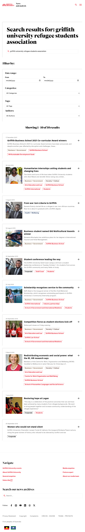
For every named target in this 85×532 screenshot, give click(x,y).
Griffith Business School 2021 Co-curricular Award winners (37, 140)
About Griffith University (12, 472)
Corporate (28, 272)
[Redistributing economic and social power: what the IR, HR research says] (14, 362)
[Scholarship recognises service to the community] (14, 294)
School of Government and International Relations (43, 308)
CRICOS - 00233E (48, 516)
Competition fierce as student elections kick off (48, 322)
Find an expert (68, 472)
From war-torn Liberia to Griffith (40, 203)
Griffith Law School (32, 338)
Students (47, 189)
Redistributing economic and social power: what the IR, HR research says (48, 356)
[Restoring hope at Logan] (14, 405)
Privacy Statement (9, 516)
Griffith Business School (38, 150)
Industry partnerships (52, 304)
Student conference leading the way (42, 259)
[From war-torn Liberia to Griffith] (14, 210)
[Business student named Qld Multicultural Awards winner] (14, 238)
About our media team (71, 476)
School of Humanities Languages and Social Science (44, 384)
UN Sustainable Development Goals (21, 154)
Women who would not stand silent (25, 427)
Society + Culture (52, 181)
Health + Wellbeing (32, 213)
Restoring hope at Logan (36, 398)
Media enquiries (69, 468)
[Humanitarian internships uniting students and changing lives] (14, 175)
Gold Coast (40, 272)
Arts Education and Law (33, 185)
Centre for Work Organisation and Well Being (41, 376)
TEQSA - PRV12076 (65, 516)
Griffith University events (12, 468)
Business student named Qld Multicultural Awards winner (49, 232)
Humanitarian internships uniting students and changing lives (47, 169)
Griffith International (32, 189)
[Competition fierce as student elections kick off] (14, 329)
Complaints (34, 516)
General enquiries (9, 476)
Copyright (23, 516)
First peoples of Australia (12, 522)
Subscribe (6, 480)
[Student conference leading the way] (14, 266)
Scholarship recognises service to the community (49, 287)
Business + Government (17, 150)
